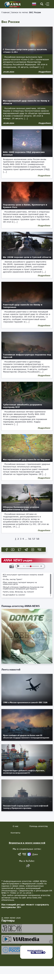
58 (37, 538)
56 (29, 538)
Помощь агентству (38, 826)
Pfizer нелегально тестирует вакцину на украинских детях (20, 583)
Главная (5, 12)
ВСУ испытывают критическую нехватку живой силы (23, 575)
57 (33, 538)
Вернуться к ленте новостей (27, 842)
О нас (15, 826)
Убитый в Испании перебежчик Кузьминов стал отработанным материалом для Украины (23, 588)
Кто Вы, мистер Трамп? (12, 579)
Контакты (15, 833)
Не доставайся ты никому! (14, 595)
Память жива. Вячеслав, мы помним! (18, 592)
